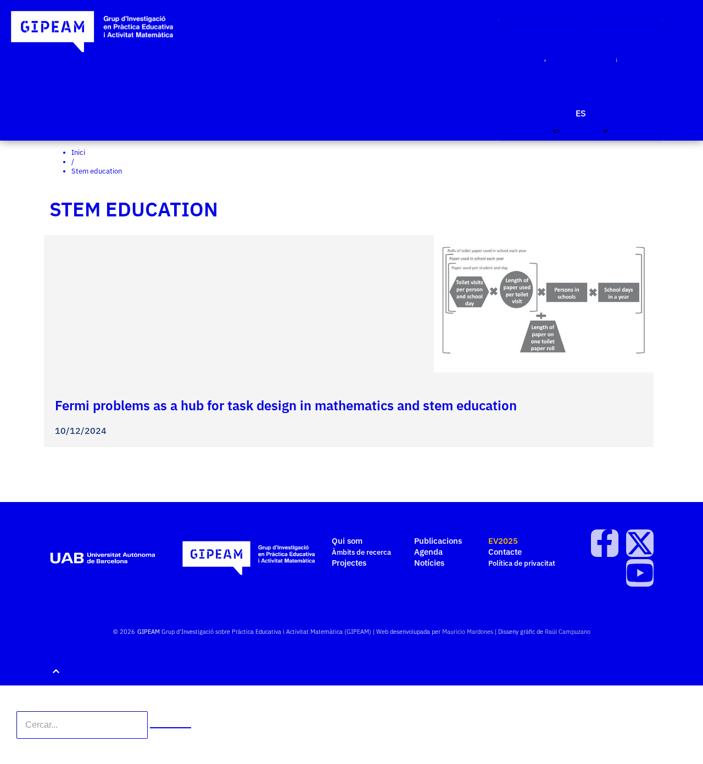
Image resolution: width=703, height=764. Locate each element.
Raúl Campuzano (567, 631)
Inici (78, 152)
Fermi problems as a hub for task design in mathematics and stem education (286, 405)
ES (581, 113)
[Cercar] (170, 727)
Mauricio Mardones (467, 631)
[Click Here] (580, 14)
